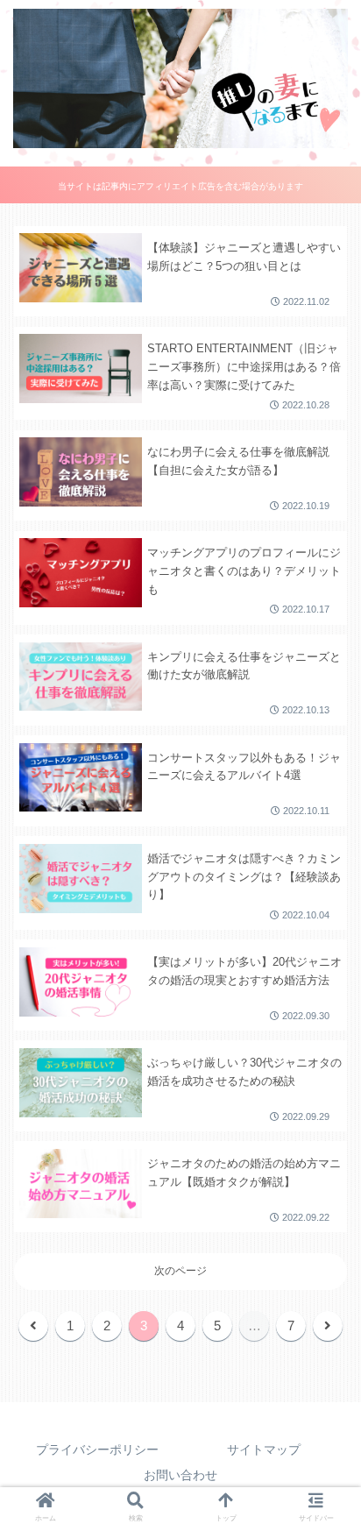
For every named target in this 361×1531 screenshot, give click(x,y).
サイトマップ (264, 1449)
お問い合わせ (180, 1475)
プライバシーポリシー (97, 1449)
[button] (324, 1268)
